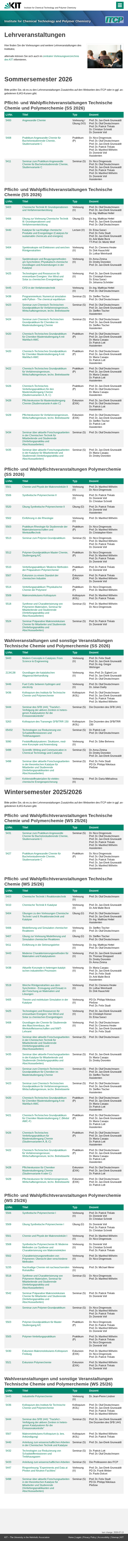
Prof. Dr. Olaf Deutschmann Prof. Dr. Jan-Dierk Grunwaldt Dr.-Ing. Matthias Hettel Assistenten (105, 918)
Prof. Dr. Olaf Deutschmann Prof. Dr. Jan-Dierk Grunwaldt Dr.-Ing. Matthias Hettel (105, 210)
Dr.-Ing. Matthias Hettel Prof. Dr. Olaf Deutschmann (104, 289)
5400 (8, 120)
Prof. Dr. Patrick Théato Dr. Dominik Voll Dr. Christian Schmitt (102, 498)
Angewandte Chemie (34, 120)
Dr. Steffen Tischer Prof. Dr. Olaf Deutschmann (104, 298)
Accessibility (103, 1537)
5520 (8, 506)
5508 (8, 1244)
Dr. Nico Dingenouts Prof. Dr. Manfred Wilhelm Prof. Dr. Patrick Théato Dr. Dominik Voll (103, 542)
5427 (8, 853)
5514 (8, 587)
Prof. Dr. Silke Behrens (101, 741)
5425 (8, 273)
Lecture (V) (78, 230)
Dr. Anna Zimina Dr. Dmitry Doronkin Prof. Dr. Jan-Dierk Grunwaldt (105, 262)
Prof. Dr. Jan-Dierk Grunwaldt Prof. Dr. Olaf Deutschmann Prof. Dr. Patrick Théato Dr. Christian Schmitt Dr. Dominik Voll (105, 126)
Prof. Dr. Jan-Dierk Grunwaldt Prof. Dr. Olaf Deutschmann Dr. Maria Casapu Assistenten (105, 390)
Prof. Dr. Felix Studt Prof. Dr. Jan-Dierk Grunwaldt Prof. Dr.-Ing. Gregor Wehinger (105, 663)
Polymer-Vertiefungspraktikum (39, 1336)
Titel (25, 114)
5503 (8, 526)
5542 (8, 1293)
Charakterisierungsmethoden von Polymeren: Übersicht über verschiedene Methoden (44, 1258)
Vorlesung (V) (78, 208)
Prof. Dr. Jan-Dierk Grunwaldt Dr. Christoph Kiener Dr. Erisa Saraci (105, 1014)
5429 (8, 415)
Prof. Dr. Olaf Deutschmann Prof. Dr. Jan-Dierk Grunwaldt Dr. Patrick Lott (105, 1170)
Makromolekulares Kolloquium (39, 595)
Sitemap (115, 1537)
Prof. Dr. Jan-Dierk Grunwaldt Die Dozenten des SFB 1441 (105, 1421)
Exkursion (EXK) (78, 402)
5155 (8, 1267)
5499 (8, 750)
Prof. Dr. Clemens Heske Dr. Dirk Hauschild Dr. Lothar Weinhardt (102, 250)
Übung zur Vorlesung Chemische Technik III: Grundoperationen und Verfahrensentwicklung (45, 221)
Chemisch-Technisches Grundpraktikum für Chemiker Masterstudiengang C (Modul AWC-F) (45, 1118)
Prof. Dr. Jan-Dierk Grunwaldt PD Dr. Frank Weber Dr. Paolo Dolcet (105, 1470)
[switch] (106, 5)
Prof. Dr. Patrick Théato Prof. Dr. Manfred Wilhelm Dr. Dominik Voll (103, 578)
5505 (8, 1336)
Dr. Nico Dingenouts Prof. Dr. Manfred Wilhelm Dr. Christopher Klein (103, 529)
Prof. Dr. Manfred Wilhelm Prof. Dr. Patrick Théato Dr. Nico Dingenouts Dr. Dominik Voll (103, 1341)
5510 (8, 567)
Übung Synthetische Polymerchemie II (43, 506)
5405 (8, 999)
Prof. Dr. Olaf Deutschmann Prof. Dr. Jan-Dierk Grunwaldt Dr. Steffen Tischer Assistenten (105, 309)
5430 (8, 1351)
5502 (8, 518)
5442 (8, 259)
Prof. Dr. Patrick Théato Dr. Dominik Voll (102, 568)
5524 (8, 621)
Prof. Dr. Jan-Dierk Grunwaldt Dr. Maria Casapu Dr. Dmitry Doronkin (105, 453)
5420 (8, 333)
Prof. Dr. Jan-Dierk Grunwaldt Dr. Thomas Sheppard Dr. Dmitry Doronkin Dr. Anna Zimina (105, 958)
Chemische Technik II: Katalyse (39, 905)
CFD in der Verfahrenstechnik (38, 288)
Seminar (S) (79, 161)
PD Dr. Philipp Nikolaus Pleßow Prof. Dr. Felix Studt (102, 1002)
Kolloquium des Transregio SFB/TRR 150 (45, 721)
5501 (8, 486)
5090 (8, 741)
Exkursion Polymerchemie (36, 1362)
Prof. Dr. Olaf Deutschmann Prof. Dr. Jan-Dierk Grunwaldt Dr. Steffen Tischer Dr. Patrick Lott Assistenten (105, 421)
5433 (8, 1462)
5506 (8, 495)
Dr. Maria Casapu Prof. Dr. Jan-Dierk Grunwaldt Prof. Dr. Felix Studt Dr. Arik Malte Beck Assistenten (105, 973)
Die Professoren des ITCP (103, 1462)
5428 (8, 400)
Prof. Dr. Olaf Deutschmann (104, 432)
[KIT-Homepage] (12, 5)
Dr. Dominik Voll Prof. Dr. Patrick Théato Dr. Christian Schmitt (102, 1227)
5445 (8, 288)
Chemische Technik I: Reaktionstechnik (44, 896)
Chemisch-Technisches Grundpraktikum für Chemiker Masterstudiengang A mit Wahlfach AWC (44, 336)
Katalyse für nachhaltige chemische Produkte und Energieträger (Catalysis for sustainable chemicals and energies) (45, 233)
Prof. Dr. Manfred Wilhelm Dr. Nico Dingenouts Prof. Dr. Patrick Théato (103, 1354)
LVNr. (9, 114)
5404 (8, 247)
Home (71, 1537)
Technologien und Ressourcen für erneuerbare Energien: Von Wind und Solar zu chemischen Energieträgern (43, 276)
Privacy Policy (89, 1537)
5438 (8, 296)
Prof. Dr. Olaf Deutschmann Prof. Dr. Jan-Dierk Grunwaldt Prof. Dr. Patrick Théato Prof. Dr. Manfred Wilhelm (105, 697)
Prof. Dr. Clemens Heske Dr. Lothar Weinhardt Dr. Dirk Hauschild (102, 988)
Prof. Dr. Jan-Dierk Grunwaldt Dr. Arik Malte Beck (105, 906)
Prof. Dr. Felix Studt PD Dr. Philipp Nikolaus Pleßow (102, 764)
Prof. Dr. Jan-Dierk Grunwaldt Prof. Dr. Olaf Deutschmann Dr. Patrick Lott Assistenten (105, 405)
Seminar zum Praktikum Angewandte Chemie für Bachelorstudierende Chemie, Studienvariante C (45, 164)
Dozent (93, 114)
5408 (8, 137)
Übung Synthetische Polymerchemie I (43, 1224)
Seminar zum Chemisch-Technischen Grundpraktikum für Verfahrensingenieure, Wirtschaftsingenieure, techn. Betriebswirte (45, 307)
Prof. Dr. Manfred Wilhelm (103, 518)
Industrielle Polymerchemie (37, 1396)
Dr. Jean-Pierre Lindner (102, 1396)
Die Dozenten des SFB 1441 (105, 707)
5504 (8, 1307)
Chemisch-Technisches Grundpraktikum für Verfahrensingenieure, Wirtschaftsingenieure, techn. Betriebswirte (45, 371)
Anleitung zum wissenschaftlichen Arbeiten (46, 1462)
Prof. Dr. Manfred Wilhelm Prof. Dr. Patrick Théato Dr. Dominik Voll (103, 1365)
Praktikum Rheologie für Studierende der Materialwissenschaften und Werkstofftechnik (44, 529)
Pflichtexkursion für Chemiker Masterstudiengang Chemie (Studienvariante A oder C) (38, 1170)
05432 (9, 730)
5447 (8, 778)
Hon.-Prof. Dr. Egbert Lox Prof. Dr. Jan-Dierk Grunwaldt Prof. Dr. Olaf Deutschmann (105, 675)
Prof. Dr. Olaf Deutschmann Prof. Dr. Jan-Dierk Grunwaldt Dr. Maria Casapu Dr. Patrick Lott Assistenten (105, 339)
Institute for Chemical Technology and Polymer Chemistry (50, 8)
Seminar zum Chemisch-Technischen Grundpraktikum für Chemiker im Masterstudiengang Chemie (43, 322)
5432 (8, 1450)
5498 (8, 761)
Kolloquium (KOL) (78, 597)
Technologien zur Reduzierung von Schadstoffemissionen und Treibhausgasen (41, 733)
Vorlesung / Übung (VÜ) (79, 122)
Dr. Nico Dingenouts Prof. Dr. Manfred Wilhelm (103, 588)
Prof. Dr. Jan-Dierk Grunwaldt (105, 1442)
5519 (8, 985)
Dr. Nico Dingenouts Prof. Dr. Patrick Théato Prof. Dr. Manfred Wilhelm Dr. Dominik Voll (103, 1326)
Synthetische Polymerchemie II (39, 495)
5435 (8, 450)
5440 (8, 230)
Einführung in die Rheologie (37, 518)
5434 (8, 432)
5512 (8, 552)
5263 (8, 721)
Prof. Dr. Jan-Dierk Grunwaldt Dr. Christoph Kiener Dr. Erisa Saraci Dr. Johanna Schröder (105, 278)
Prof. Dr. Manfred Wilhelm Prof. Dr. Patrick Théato (103, 597)
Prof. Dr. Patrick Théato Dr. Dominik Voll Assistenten (102, 509)
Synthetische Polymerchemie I (39, 1213)
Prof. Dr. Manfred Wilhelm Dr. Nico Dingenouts (103, 488)
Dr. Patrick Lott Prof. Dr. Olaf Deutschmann (104, 731)
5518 (8, 603)
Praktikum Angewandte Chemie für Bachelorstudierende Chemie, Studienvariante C (41, 140)
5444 (8, 707)
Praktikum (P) (78, 139)
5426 (8, 386)
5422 (8, 368)
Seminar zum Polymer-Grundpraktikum (43, 538)
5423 (8, 304)
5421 (8, 1115)
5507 (8, 575)
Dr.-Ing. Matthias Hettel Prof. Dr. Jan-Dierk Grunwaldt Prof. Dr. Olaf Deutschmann (105, 221)
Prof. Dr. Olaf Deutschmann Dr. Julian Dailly (104, 685)
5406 (8, 218)
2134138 (10, 672)
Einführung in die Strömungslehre (40, 945)
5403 (8, 207)
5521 (8, 1362)
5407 (8, 936)
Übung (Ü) (78, 218)
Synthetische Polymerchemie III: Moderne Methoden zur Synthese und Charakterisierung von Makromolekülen (45, 1247)
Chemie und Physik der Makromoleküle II (45, 486)
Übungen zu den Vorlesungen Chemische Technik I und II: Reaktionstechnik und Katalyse (45, 916)
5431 (8, 833)
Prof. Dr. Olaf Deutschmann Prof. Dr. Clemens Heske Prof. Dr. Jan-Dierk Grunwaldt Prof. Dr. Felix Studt (105, 1027)
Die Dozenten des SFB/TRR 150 (105, 723)
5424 (8, 319)
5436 (8, 692)
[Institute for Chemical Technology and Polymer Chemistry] (114, 19)
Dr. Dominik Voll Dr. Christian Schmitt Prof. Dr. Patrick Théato (102, 1247)
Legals (78, 1537)
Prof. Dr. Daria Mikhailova (103, 778)
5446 (8, 684)
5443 (8, 658)
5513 (8, 538)
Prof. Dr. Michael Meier (101, 1267)
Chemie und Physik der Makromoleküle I (44, 1236)
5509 (8, 595)
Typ (74, 114)
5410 (8, 905)
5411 (8, 161)
